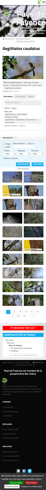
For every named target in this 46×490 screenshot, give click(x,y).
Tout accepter (16, 483)
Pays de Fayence (30, 17)
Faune (14, 108)
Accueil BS (9, 39)
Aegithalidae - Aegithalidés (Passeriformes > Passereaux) (21, 121)
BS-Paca (10, 343)
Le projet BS (8, 407)
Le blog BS (8, 416)
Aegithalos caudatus (25, 41)
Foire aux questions (11, 411)
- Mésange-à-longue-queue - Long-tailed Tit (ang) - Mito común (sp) (22, 83)
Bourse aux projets (11, 452)
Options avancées (11, 158)
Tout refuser (31, 483)
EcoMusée (15, 351)
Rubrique (21, 151)
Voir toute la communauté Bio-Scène (23, 355)
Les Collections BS (11, 429)
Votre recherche (19, 143)
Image (7, 144)
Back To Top (39, 362)
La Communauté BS (11, 456)
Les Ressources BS (11, 438)
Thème (6, 151)
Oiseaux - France (11, 117)
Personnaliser (12, 486)
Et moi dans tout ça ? (23, 328)
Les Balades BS (10, 434)
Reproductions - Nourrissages (16, 114)
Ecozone (35, 151)
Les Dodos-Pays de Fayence (21, 348)
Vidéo (7, 147)
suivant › (34, 316)
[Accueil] (42, 3)
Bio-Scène (9, 340)
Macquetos (15, 91)
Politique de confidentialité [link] (31, 486)
